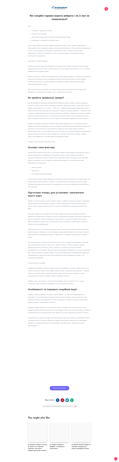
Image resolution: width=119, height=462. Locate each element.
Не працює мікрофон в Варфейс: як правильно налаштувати (57, 446)
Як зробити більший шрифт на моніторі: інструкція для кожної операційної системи (81, 446)
